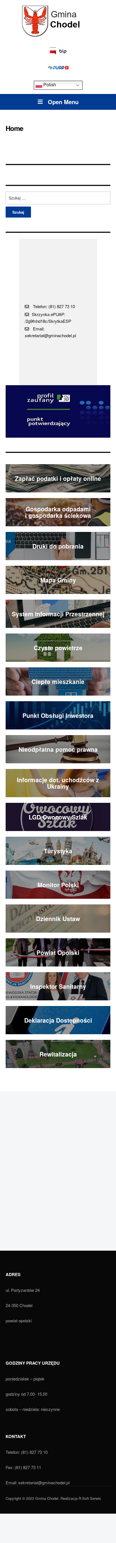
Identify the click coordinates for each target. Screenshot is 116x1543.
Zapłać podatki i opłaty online (58, 478)
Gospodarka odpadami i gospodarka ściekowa (58, 512)
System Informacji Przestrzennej (58, 614)
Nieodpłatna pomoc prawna (58, 749)
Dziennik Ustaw (58, 918)
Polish (49, 85)
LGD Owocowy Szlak (58, 817)
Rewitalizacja (58, 1054)
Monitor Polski (58, 884)
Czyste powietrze (58, 647)
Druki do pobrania (58, 546)
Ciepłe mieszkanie (58, 681)
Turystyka (58, 851)
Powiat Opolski (58, 952)
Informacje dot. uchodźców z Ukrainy (58, 782)
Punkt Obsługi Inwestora (58, 715)
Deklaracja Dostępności (58, 1020)
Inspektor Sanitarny (58, 986)
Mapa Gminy (58, 580)
